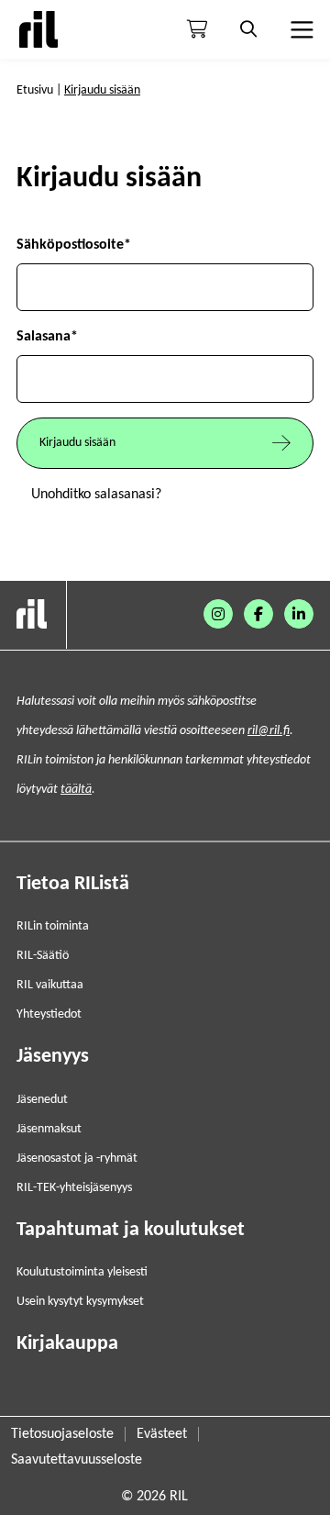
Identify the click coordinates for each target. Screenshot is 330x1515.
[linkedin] (299, 614)
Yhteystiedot (49, 1014)
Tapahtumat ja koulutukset (130, 1230)
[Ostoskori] (197, 29)
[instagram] (218, 614)
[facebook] (258, 614)
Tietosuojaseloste (62, 1434)
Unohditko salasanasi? (96, 494)
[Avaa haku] (248, 29)
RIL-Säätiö (42, 956)
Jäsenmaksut (49, 1129)
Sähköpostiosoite (73, 245)
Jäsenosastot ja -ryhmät (77, 1158)
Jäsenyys (52, 1056)
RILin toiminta (52, 926)
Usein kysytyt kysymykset (80, 1302)
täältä (76, 789)
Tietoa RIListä (72, 884)
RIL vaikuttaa (49, 985)
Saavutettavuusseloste (76, 1460)
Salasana (47, 336)
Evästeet (162, 1434)
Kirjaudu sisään (77, 443)
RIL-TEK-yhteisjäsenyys (74, 1188)
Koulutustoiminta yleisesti (82, 1272)
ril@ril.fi (269, 731)
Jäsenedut (42, 1100)
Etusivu (34, 90)
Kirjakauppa (67, 1343)
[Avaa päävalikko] (300, 29)
